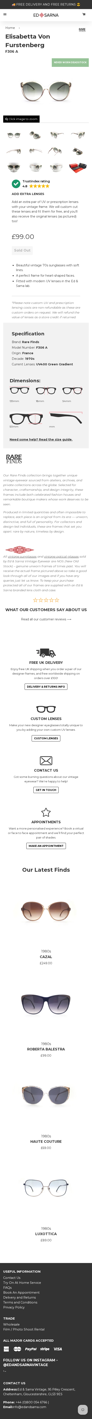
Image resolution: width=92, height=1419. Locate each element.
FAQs (7, 1288)
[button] (31, 184)
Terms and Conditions (20, 1302)
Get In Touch (46, 790)
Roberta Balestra (46, 1049)
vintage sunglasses (22, 556)
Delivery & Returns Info (46, 686)
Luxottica (46, 1234)
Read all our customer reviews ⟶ (46, 619)
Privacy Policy (14, 1307)
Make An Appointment (46, 846)
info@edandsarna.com (29, 1407)
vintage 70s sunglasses (47, 265)
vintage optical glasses (61, 556)
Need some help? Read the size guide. (41, 439)
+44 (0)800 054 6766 (32, 1402)
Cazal (46, 957)
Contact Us (11, 1278)
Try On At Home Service (22, 1283)
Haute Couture (46, 1142)
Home (10, 28)
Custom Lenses (46, 738)
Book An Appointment (21, 1292)
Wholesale (11, 1324)
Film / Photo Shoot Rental (24, 1329)
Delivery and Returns (19, 1297)
